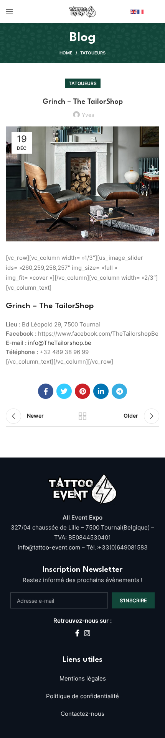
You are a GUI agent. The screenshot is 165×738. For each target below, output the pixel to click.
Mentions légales (82, 678)
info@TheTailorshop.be (59, 342)
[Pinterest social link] (82, 391)
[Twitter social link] (64, 391)
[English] (133, 11)
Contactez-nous (82, 713)
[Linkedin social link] (101, 391)
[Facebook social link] (45, 391)
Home (66, 53)
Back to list (82, 416)
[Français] (140, 11)
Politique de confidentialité (82, 696)
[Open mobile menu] (9, 11)
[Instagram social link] (87, 633)
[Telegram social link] (119, 391)
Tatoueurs (93, 53)
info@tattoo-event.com (50, 547)
